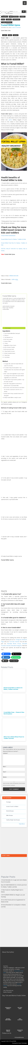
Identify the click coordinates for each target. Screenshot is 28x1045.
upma (10, 120)
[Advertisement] (14, 930)
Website (4, 777)
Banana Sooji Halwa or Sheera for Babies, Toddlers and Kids (13, 688)
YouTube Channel (14, 641)
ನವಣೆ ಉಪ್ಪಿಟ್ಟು (14, 279)
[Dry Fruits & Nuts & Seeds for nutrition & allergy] (14, 865)
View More (22, 824)
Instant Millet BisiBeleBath (8, 235)
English (4, 35)
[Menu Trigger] (25, 3)
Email (4, 771)
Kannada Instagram (16, 645)
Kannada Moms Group (14, 643)
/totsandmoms (19, 1037)
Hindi (10, 35)
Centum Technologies (22, 1043)
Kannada (15, 35)
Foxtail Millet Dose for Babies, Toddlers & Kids (13, 239)
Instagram (18, 639)
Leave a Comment (16, 27)
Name (4, 766)
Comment (5, 753)
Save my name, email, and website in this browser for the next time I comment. (14, 784)
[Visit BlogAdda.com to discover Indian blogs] (4, 913)
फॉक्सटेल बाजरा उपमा (13, 276)
